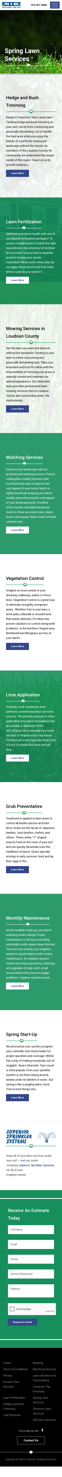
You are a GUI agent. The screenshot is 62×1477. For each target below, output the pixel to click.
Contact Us (31, 1440)
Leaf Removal (11, 1415)
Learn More (17, 173)
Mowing (38, 1363)
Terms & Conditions (15, 1369)
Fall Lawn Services (44, 1419)
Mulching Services (44, 1369)
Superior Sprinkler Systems (36, 1165)
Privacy (7, 1375)
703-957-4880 (39, 5)
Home (7, 1363)
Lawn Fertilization (14, 1397)
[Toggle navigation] (55, 5)
